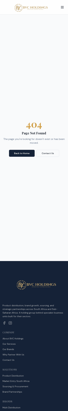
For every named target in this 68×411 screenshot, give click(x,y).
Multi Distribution (11, 407)
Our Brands (8, 349)
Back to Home (22, 153)
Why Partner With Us (13, 354)
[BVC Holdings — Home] (34, 285)
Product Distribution (13, 375)
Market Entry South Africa (16, 381)
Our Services (9, 343)
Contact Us (48, 153)
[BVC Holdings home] (29, 7)
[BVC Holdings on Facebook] (4, 323)
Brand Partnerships (12, 391)
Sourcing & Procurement (15, 386)
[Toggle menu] (62, 7)
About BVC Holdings (13, 338)
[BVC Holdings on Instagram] (10, 323)
